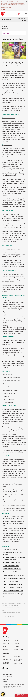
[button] (5, 28)
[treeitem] (14, 33)
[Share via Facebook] (23, 20)
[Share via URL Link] (25, 20)
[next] (4, 9)
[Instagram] (7, 668)
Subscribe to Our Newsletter (21, 695)
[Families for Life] (3, 14)
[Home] (2, 19)
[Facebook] (4, 668)
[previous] (2, 9)
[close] (26, 2)
